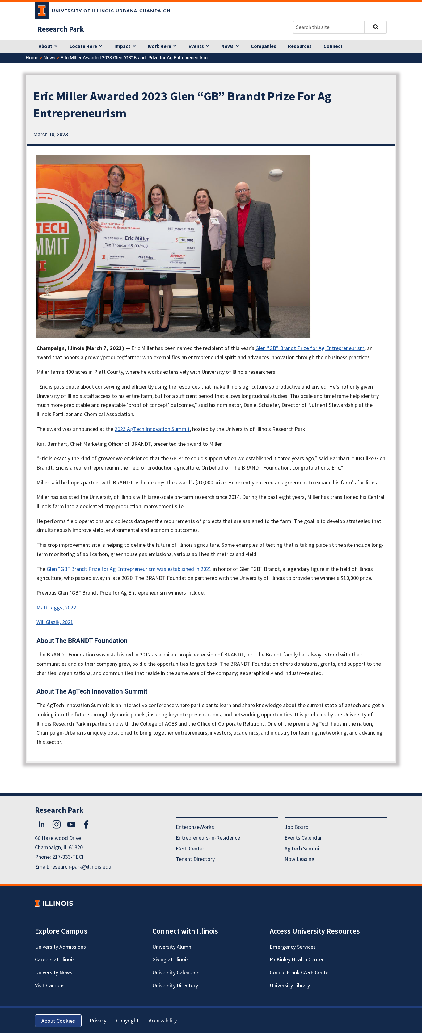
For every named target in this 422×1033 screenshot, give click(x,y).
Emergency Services (293, 946)
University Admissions (60, 946)
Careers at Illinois (55, 959)
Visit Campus (50, 985)
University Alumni (172, 946)
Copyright (127, 1020)
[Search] (375, 27)
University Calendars (176, 972)
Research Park (60, 29)
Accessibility (163, 1020)
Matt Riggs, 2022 (56, 607)
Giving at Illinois (170, 959)
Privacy (98, 1020)
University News (53, 972)
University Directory (175, 985)
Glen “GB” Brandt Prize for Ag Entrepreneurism (310, 348)
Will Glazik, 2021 (54, 622)
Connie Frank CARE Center (300, 972)
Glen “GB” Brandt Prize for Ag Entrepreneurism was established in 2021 (129, 568)
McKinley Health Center (297, 959)
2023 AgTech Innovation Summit (152, 428)
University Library (290, 985)
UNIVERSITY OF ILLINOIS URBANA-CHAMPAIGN (111, 11)
